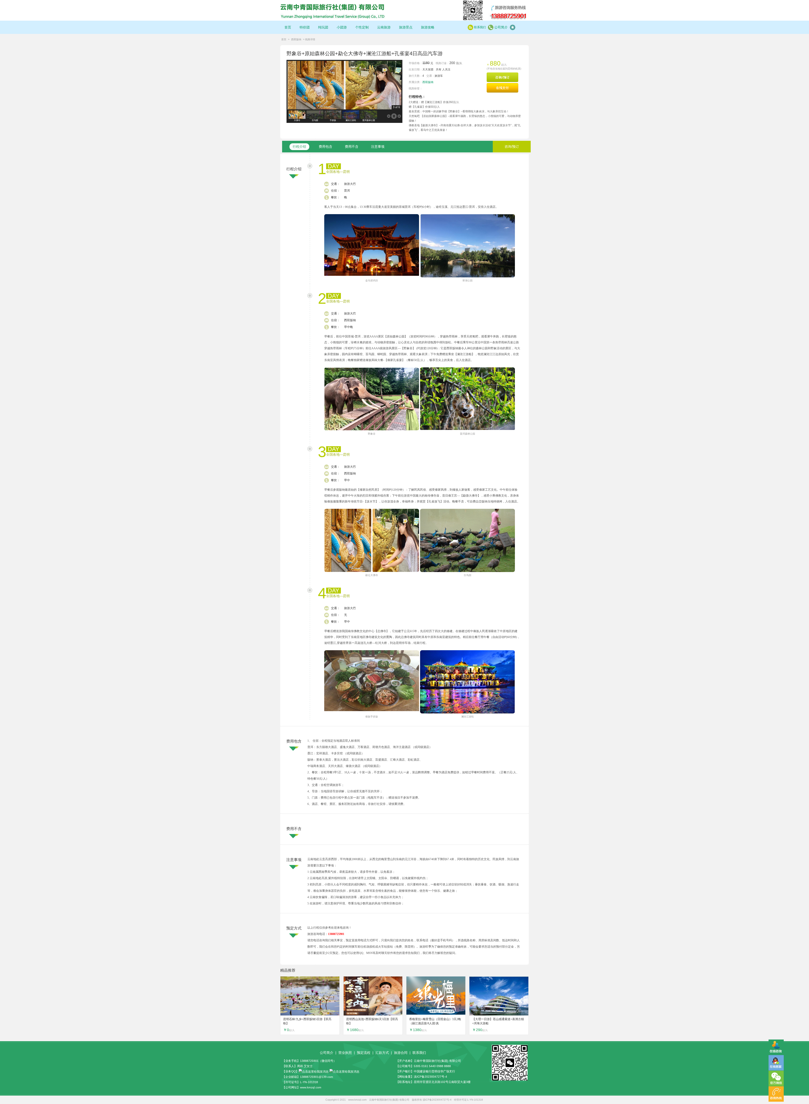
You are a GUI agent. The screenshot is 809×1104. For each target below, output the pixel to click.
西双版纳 (296, 39)
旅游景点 (406, 27)
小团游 (342, 27)
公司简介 (501, 27)
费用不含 (351, 146)
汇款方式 (382, 1052)
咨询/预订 (512, 146)
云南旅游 (384, 27)
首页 (287, 27)
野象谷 (371, 433)
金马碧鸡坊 (371, 280)
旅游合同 (400, 1052)
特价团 (305, 27)
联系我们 (480, 27)
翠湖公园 (467, 280)
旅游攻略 (427, 27)
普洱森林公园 (467, 433)
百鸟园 (467, 575)
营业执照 (345, 1052)
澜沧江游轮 (467, 716)
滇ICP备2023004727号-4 (430, 1076)
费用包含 (325, 146)
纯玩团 (323, 27)
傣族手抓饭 (371, 716)
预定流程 (363, 1052)
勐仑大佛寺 (371, 575)
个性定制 (362, 27)
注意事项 (377, 146)
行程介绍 (299, 146)
